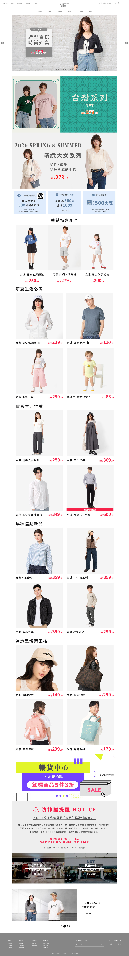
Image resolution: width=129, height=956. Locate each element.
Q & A (35, 3)
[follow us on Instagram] (115, 944)
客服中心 (34, 945)
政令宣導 (45, 945)
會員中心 (34, 943)
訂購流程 (21, 943)
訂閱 (101, 944)
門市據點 (28, 3)
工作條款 (45, 947)
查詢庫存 (19, 3)
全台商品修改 (22, 947)
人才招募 (10, 947)
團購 (12, 3)
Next (126, 43)
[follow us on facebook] (110, 944)
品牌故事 (10, 943)
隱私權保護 (46, 943)
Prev (2, 43)
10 (72, 69)
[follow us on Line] (119, 944)
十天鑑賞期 (21, 945)
